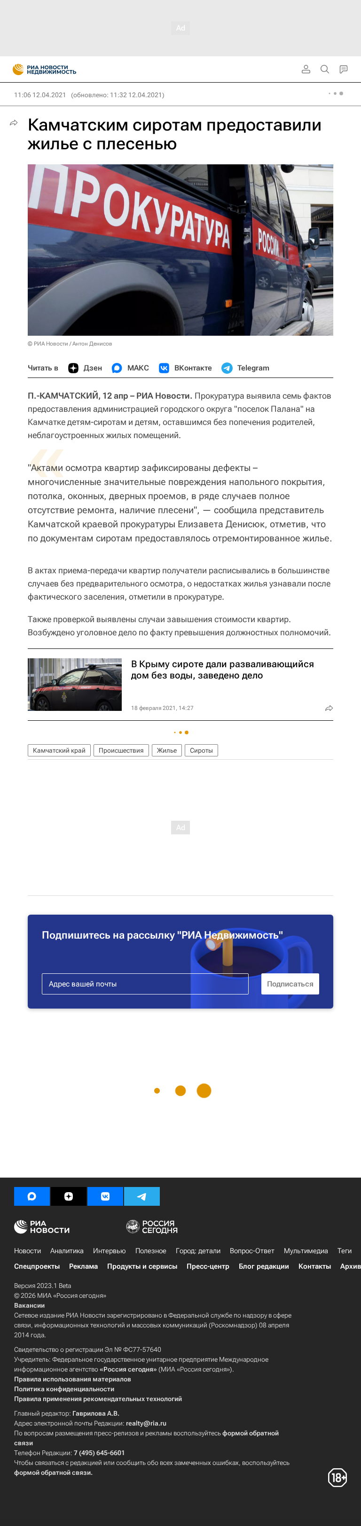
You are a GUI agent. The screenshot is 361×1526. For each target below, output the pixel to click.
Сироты (201, 750)
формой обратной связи (52, 1472)
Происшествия (121, 750)
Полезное (150, 1251)
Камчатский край (59, 750)
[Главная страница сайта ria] (15, 69)
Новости (27, 1251)
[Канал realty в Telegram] (142, 1196)
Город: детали (198, 1251)
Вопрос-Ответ (252, 1251)
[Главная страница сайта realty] (61, 69)
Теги (344, 1251)
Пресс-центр (208, 1266)
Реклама (83, 1266)
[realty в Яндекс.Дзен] (68, 1196)
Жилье (167, 750)
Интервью (109, 1251)
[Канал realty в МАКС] (32, 1196)
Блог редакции (264, 1266)
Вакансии (29, 1305)
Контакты (314, 1266)
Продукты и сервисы (142, 1266)
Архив (350, 1266)
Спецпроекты (37, 1266)
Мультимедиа (306, 1251)
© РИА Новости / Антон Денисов (70, 343)
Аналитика (67, 1251)
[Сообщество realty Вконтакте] (105, 1196)
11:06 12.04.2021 (40, 95)
